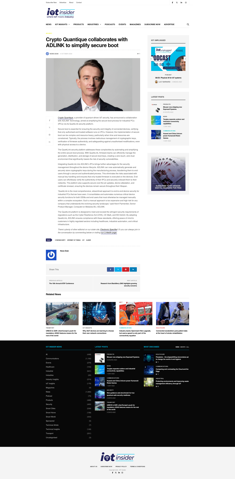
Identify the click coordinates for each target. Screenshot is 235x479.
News (48, 24)
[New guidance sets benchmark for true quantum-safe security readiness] (100, 393)
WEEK (177, 347)
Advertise (62, 2)
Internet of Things (74, 240)
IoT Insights (61, 24)
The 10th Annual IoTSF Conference (61, 283)
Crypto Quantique (65, 117)
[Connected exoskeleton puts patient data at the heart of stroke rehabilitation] (172, 313)
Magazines (135, 24)
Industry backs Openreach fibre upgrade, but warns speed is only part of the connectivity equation (135, 333)
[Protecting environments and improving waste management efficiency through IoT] (149, 382)
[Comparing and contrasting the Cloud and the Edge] (149, 370)
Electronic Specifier (108, 229)
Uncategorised (51, 437)
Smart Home (51, 412)
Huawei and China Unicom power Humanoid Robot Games (172, 135)
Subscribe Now (51, 2)
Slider (88, 240)
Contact (79, 2)
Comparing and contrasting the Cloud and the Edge (172, 370)
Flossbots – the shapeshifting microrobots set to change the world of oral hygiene (172, 358)
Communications (169, 130)
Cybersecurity (60, 240)
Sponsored (50, 421)
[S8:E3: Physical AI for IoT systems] (168, 59)
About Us (93, 466)
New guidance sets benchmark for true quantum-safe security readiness (120, 394)
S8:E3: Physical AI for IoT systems (168, 78)
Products (78, 24)
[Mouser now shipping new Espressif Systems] (156, 108)
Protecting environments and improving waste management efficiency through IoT (172, 382)
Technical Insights (53, 429)
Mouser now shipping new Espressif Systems (172, 108)
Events (122, 24)
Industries (93, 24)
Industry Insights (52, 379)
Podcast (168, 74)
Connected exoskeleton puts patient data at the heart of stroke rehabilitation (171, 332)
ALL (187, 347)
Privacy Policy (121, 466)
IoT (83, 240)
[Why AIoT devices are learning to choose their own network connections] (99, 313)
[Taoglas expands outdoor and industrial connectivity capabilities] (156, 120)
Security (49, 33)
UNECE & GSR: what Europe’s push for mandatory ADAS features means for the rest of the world (61, 333)
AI (46, 354)
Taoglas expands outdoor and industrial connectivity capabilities (173, 121)
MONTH (182, 347)
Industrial (49, 371)
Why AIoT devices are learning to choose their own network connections (98, 332)
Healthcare (160, 328)
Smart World (51, 417)
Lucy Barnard (164, 82)
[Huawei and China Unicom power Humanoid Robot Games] (156, 134)
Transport (50, 328)
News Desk (54, 54)
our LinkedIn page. (109, 232)
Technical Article (52, 425)
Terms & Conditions (137, 466)
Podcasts (110, 24)
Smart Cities (50, 408)
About (71, 2)
